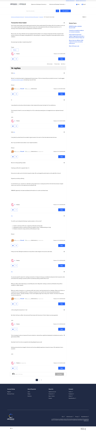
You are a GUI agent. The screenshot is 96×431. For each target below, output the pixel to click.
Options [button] (83, 16)
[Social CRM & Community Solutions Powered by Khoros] (83, 428)
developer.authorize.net (70, 0)
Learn (29, 391)
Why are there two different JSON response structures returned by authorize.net (76, 42)
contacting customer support (17, 79)
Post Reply (59, 374)
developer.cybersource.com (81, 0)
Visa (63, 416)
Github (70, 396)
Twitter (70, 391)
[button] (13, 59)
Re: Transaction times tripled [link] (49, 16)
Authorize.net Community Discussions (31, 16)
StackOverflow (72, 398)
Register (9, 391)
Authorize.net (69, 416)
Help (78, 4)
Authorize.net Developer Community (56, 4)
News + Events (52, 396)
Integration (41, 16)
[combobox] (42, 11)
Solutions (30, 396)
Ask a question (66, 10)
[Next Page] (41, 380)
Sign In (84, 4)
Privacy (76, 416)
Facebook (71, 393)
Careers (50, 398)
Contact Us (51, 393)
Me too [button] (14, 49)
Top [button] (12, 428)
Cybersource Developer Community (13, 4)
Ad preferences (84, 416)
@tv (14, 73)
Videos (29, 393)
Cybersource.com (52, 391)
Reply (61, 58)
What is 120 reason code (74, 46)
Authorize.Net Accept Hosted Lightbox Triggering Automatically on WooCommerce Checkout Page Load (76, 36)
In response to (40, 151)
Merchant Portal (10, 393)
